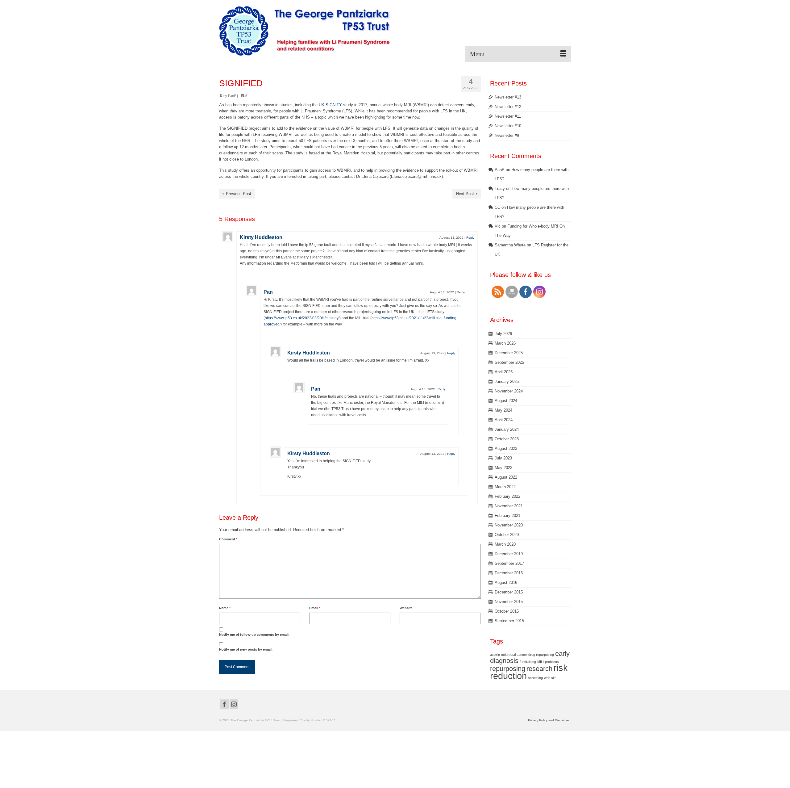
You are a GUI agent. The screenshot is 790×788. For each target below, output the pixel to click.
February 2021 (507, 515)
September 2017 (509, 563)
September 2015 (509, 620)
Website (406, 608)
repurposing (507, 669)
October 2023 (507, 439)
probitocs (552, 662)
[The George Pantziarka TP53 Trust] (304, 31)
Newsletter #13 (508, 97)
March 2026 (505, 343)
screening (535, 678)
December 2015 (509, 592)
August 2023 (506, 448)
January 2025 (507, 381)
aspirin (495, 654)
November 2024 (509, 391)
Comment (228, 539)
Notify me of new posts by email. (245, 649)
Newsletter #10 (508, 126)
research (539, 669)
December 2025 (509, 352)
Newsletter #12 (508, 106)
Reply (470, 237)
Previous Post (238, 193)
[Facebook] (224, 704)
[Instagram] (234, 704)
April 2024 (504, 419)
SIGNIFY (334, 105)
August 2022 (506, 477)
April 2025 (504, 372)
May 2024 (503, 410)
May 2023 (503, 467)
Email (314, 608)
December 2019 (509, 553)
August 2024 (506, 400)
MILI (540, 662)
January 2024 (507, 429)
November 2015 (509, 601)
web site (550, 678)
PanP (232, 96)
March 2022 (505, 486)
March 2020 (505, 544)
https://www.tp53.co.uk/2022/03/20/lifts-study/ (302, 318)
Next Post (465, 193)
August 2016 (506, 582)
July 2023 (503, 458)
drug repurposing (541, 654)
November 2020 (509, 525)
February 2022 (507, 496)
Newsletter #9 (507, 135)
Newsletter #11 (508, 116)
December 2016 (509, 573)
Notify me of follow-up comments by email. (254, 634)
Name (225, 608)
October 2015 (507, 611)
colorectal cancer (514, 654)
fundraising (528, 662)
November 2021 (509, 506)
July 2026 (503, 333)
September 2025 (509, 362)
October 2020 (507, 534)
